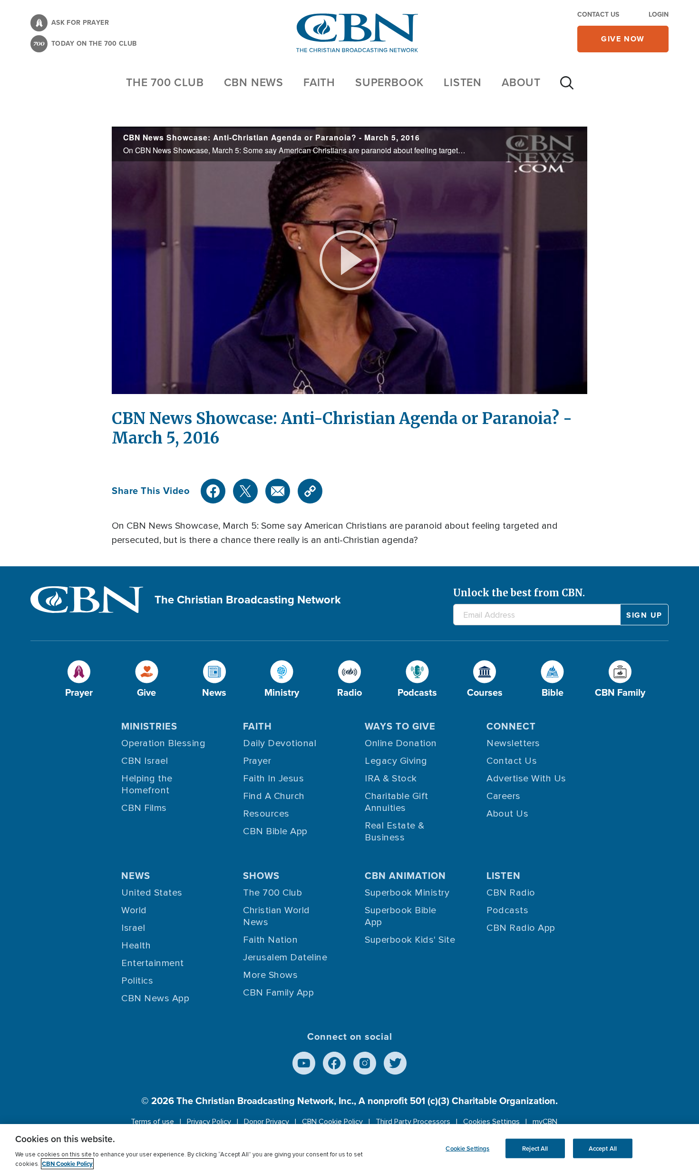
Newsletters (513, 743)
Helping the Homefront (147, 784)
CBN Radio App (520, 928)
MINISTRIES (149, 726)
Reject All (535, 1148)
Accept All (603, 1148)
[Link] (310, 491)
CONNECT (511, 726)
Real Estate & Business (395, 831)
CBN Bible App (275, 831)
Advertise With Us (526, 778)
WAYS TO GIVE (400, 726)
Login (659, 15)
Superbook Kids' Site (410, 940)
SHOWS (261, 875)
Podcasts (507, 910)
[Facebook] (213, 491)
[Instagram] (364, 1063)
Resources (266, 813)
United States (152, 892)
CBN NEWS (253, 82)
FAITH (319, 82)
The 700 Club (165, 82)
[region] (349, 1149)
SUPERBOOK (389, 82)
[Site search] (567, 87)
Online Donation (401, 743)
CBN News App (155, 998)
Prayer (257, 761)
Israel (133, 928)
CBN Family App (278, 992)
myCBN (545, 1121)
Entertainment (152, 963)
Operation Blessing (163, 743)
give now (623, 38)
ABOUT (521, 82)
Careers (503, 796)
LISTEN (463, 82)
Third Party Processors (413, 1121)
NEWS (135, 875)
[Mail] (277, 491)
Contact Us (598, 15)
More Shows (270, 975)
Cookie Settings (467, 1148)
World (134, 910)
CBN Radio (510, 892)
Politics (137, 981)
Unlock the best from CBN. (519, 593)
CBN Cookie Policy (332, 1121)
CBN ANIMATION (405, 875)
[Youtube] (303, 1063)
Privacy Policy (209, 1121)
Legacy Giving (396, 761)
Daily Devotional (279, 743)
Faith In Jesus (273, 778)
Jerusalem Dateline (285, 957)
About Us (507, 813)
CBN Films (144, 808)
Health (136, 945)
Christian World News (276, 916)
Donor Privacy (266, 1121)
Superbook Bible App (401, 916)
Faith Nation (270, 940)
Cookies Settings (491, 1121)
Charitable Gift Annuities (396, 802)
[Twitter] (245, 491)
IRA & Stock (391, 778)
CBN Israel (144, 761)
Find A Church (274, 796)
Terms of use (152, 1121)
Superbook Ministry (407, 892)
